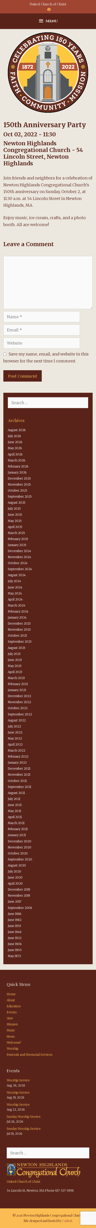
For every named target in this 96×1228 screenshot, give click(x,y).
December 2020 (19, 841)
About (11, 1000)
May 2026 (15, 448)
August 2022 (17, 720)
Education (14, 1006)
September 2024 (20, 569)
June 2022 (15, 732)
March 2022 (16, 750)
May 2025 (15, 521)
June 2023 (15, 660)
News (11, 1037)
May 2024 (15, 593)
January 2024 (17, 617)
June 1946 (14, 932)
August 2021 (16, 793)
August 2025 (16, 503)
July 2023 (14, 654)
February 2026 (18, 466)
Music (11, 1030)
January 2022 (17, 763)
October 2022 (17, 708)
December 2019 (19, 889)
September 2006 (20, 908)
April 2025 (15, 527)
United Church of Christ (23, 1182)
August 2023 (16, 648)
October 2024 (17, 563)
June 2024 (15, 587)
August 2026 (17, 430)
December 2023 (19, 623)
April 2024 (15, 599)
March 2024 (16, 605)
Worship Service (18, 1080)
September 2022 (20, 714)
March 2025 (16, 533)
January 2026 (17, 472)
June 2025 (15, 515)
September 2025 (20, 497)
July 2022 (14, 726)
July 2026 (14, 436)
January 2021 (17, 835)
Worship (13, 1049)
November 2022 (19, 702)
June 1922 (14, 938)
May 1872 (14, 956)
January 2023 (17, 690)
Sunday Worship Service (24, 1117)
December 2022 (19, 696)
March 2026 (16, 460)
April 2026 (15, 454)
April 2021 (15, 817)
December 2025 (19, 478)
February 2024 (18, 611)
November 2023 (19, 630)
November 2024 (19, 557)
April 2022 (15, 744)
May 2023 (14, 666)
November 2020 (19, 847)
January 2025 (17, 545)
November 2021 (19, 775)
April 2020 (15, 883)
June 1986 (14, 914)
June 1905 (15, 950)
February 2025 (18, 539)
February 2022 (18, 756)
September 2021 (19, 787)
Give (10, 1018)
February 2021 (18, 829)
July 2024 (14, 581)
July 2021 (14, 799)
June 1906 (15, 944)
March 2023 (16, 678)
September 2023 (19, 642)
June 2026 (15, 442)
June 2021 (15, 805)
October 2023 (17, 636)
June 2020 (15, 877)
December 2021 (19, 769)
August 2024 (17, 575)
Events (12, 1012)
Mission (12, 1024)
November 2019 (19, 896)
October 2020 (18, 853)
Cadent (67, 1221)
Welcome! (14, 1043)
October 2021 (17, 781)
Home (11, 994)
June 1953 (14, 926)
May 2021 (14, 811)
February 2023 (18, 684)
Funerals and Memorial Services (29, 1055)
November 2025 (19, 484)
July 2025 (14, 509)
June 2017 (14, 902)
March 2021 (16, 823)
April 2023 (15, 672)
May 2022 (15, 738)
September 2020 (20, 859)
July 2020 (14, 871)
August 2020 (17, 865)
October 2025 (17, 490)
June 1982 (14, 920)
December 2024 (19, 551)
